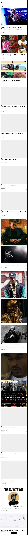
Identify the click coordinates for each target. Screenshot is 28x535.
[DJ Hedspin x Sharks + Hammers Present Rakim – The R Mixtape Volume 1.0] (14, 443)
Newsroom (24, 518)
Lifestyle (1, 521)
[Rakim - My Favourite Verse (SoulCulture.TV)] (14, 362)
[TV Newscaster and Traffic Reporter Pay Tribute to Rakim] (14, 175)
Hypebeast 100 (6, 519)
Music (1, 53)
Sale (14, 521)
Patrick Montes (2, 136)
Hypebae (20, 518)
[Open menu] (26, 2)
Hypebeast (20, 516)
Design (1, 519)
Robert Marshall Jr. (3, 267)
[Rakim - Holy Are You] (14, 496)
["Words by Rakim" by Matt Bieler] (14, 254)
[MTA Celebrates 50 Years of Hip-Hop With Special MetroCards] (14, 70)
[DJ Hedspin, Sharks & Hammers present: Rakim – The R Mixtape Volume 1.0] (14, 334)
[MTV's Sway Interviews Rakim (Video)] (14, 470)
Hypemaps (20, 517)
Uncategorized (2, 505)
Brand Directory (11, 518)
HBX (19, 519)
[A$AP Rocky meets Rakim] (14, 308)
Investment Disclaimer (17, 526)
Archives (15, 520)
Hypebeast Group (24, 517)
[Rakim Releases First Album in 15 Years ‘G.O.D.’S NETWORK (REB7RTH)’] (14, 16)
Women (15, 517)
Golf (14, 519)
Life (14, 518)
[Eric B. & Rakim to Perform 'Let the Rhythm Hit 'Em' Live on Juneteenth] (14, 96)
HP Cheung (2, 215)
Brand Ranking (11, 516)
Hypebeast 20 (6, 520)
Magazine (6, 517)
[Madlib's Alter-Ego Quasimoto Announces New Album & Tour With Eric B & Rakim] (14, 201)
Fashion (1, 516)
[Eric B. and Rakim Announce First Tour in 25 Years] (14, 149)
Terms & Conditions (6, 526)
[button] (15, 32)
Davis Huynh (2, 162)
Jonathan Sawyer (3, 321)
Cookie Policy (13, 526)
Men (14, 516)
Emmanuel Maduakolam (3, 188)
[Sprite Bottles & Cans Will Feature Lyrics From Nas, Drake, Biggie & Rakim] (14, 228)
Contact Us (24, 523)
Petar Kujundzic (2, 349)
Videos (6, 516)
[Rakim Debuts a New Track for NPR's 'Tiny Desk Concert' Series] (14, 123)
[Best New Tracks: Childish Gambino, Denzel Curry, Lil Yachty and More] (14, 44)
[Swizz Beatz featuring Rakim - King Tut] (14, 417)
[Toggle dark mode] (25, 2)
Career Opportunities (25, 519)
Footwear (2, 517)
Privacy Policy (10, 526)
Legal (24, 522)
